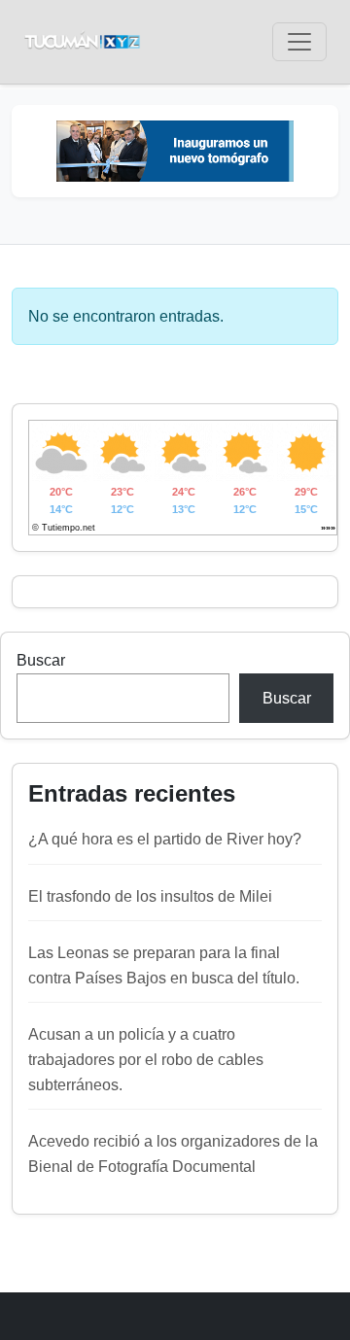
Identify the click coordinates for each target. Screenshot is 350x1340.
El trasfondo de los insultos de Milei (150, 896)
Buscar (41, 660)
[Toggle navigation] (299, 41)
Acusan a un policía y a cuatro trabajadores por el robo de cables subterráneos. (145, 1059)
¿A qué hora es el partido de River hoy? (164, 839)
